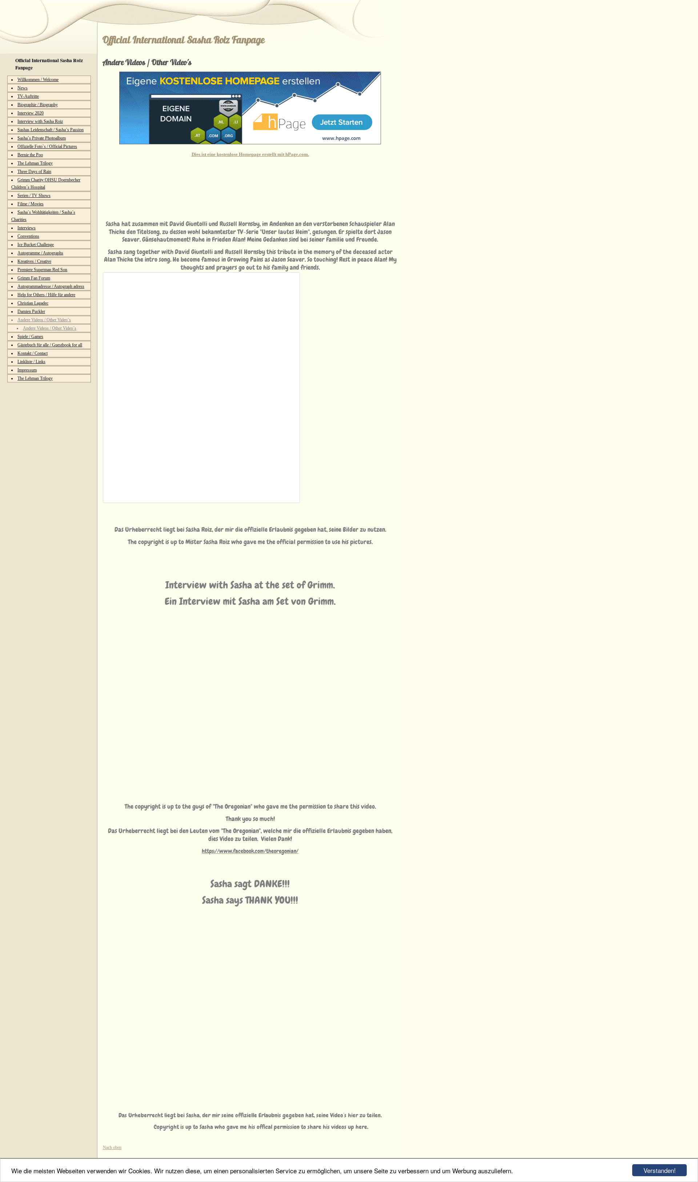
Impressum (27, 370)
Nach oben (112, 1147)
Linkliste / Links (31, 361)
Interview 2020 (30, 113)
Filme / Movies (30, 203)
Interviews (26, 227)
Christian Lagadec (32, 303)
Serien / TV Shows (34, 195)
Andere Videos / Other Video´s (44, 319)
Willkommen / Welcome (38, 79)
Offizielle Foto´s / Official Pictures (47, 146)
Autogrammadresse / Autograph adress (50, 286)
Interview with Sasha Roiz (40, 121)
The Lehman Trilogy (35, 163)
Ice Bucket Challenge (35, 244)
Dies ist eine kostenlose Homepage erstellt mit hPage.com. (250, 154)
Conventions (28, 236)
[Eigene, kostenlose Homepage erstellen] (250, 142)
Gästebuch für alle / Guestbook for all (49, 344)
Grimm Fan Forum (33, 278)
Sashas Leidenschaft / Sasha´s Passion (50, 129)
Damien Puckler (31, 311)
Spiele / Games (30, 336)
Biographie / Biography (37, 104)
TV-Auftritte (28, 96)
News (22, 88)
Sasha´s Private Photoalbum (41, 138)
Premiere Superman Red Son (42, 269)
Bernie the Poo (30, 154)
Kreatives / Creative (34, 261)
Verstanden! (659, 1170)
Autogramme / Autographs (40, 253)
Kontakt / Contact (32, 353)
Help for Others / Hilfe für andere (46, 294)
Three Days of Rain (34, 171)
